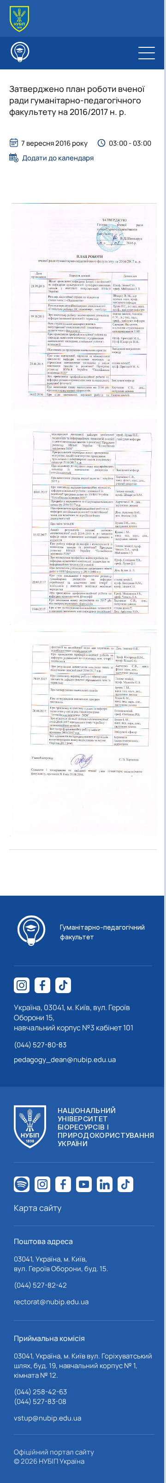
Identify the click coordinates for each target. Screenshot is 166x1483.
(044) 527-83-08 (40, 1401)
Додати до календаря (58, 157)
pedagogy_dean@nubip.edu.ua (65, 1059)
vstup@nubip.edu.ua (47, 1418)
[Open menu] (146, 53)
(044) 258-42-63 (40, 1392)
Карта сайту (38, 1208)
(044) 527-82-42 (40, 1285)
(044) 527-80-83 (40, 1045)
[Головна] (19, 19)
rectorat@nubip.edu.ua (51, 1302)
